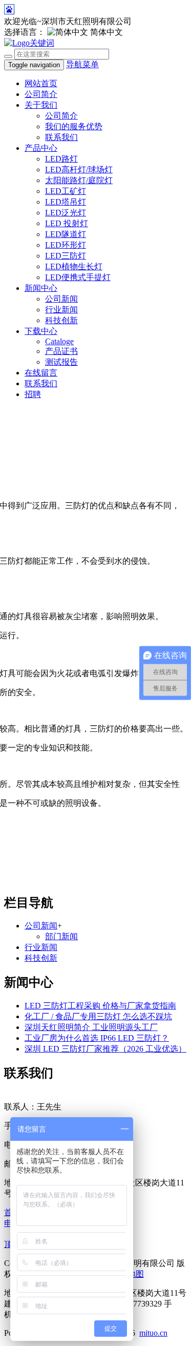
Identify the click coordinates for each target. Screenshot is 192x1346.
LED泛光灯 (65, 212)
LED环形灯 (65, 245)
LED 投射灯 (66, 223)
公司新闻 (61, 298)
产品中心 (41, 148)
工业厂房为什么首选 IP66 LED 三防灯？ (97, 1038)
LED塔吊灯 (65, 201)
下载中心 (41, 331)
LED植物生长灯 (73, 266)
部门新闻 (61, 936)
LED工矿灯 (65, 191)
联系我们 (61, 137)
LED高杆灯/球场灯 (79, 169)
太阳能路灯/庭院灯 (79, 180)
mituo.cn (153, 1333)
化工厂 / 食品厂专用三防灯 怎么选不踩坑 (98, 1016)
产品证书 (61, 351)
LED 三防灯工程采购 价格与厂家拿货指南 (100, 1005)
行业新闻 (61, 309)
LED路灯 (61, 158)
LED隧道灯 (65, 234)
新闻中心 (41, 288)
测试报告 (61, 362)
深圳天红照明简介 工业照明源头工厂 (91, 1027)
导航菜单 (82, 64)
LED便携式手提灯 (78, 277)
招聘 (33, 394)
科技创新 (61, 320)
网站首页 (41, 83)
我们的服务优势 (73, 126)
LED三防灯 (65, 255)
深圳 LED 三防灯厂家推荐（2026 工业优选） (105, 1048)
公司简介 (41, 94)
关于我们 (41, 105)
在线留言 (41, 372)
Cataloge (59, 341)
